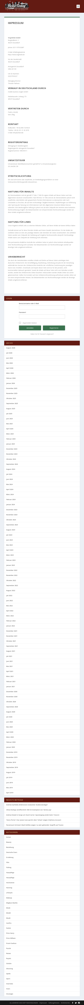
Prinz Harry (10, 933)
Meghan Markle (11, 903)
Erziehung (9, 857)
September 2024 (12, 464)
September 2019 (12, 767)
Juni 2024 (9, 479)
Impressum (43, 1003)
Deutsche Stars (11, 852)
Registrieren (54, 328)
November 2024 (11, 454)
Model (8, 913)
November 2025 (11, 393)
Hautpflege (10, 878)
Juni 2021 (9, 661)
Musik (8, 918)
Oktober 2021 (11, 641)
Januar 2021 (10, 686)
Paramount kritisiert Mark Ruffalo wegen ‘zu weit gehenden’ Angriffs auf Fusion (34, 825)
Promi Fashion (11, 943)
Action (8, 837)
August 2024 (10, 469)
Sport (8, 979)
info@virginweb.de (19, 52)
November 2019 (11, 757)
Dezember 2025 (11, 388)
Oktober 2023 (11, 520)
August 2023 (10, 530)
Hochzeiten (10, 883)
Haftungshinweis (53, 1003)
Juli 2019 (9, 777)
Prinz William (11, 938)
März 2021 (10, 676)
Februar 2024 (10, 499)
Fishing (8, 867)
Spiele (8, 974)
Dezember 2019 (11, 752)
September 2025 (12, 403)
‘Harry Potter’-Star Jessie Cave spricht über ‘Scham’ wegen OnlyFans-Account (33, 820)
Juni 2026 (9, 358)
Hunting (9, 888)
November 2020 (11, 697)
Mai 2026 (9, 363)
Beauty (8, 842)
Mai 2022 (9, 606)
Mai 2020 (9, 727)
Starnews (9, 984)
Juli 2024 (9, 474)
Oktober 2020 (11, 702)
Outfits (8, 923)
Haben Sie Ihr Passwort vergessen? (42, 334)
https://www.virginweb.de (16, 55)
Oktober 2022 (11, 580)
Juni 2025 (9, 419)
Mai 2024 (9, 484)
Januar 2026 (10, 383)
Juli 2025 (9, 414)
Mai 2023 (9, 545)
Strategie (9, 994)
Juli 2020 (9, 717)
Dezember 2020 (11, 692)
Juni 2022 (9, 601)
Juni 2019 (9, 783)
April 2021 (9, 671)
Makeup (9, 898)
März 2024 (10, 494)
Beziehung (10, 847)
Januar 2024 (10, 504)
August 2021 (10, 651)
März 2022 (10, 616)
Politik (8, 928)
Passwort (22, 312)
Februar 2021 (10, 681)
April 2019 (9, 793)
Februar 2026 (10, 378)
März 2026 (10, 373)
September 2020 (12, 707)
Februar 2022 (10, 621)
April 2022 (9, 611)
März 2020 (10, 737)
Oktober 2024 (11, 459)
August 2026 (10, 348)
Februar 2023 (10, 560)
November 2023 (11, 515)
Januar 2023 (10, 565)
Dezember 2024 (11, 449)
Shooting (9, 969)
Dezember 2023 (11, 510)
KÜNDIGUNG (65, 1003)
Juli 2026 (9, 353)
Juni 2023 (9, 540)
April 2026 (9, 368)
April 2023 (9, 550)
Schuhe (8, 963)
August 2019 (10, 772)
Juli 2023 (9, 535)
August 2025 (10, 409)
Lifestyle (9, 893)
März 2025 (10, 434)
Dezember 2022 (11, 570)
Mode (8, 908)
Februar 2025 (10, 439)
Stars (8, 989)
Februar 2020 (10, 742)
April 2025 (9, 429)
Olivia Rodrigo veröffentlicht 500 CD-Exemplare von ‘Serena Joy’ (28, 810)
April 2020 (9, 732)
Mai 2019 (9, 788)
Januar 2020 (10, 747)
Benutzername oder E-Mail (29, 303)
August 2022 (10, 590)
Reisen (8, 953)
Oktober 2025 (11, 398)
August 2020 (10, 712)
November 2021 (11, 636)
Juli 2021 (9, 656)
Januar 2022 (10, 626)
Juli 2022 (9, 595)
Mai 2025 (9, 424)
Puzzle (8, 948)
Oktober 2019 (11, 762)
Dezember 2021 (11, 631)
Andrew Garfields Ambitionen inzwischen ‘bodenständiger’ (27, 805)
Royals (8, 958)
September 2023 (12, 525)
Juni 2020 (9, 722)
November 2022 (11, 575)
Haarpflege (10, 873)
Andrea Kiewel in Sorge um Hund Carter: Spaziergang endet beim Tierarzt (32, 815)
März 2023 (10, 555)
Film (7, 862)
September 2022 (12, 585)
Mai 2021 (9, 666)
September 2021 (12, 646)
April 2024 (9, 489)
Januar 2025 (10, 444)
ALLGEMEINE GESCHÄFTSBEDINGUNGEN (24, 1003)
